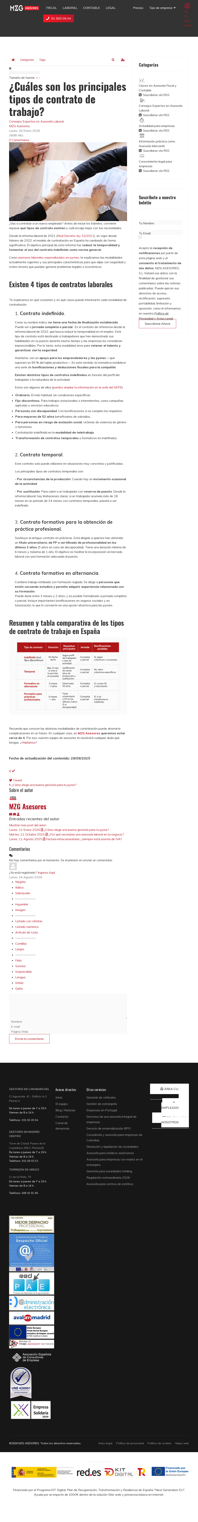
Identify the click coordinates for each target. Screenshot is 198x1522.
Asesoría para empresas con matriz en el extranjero (114, 1162)
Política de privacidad (130, 1443)
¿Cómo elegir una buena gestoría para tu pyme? (44, 785)
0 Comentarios (19, 140)
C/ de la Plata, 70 (20, 1177)
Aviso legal (105, 1443)
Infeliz (19, 983)
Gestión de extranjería (101, 1104)
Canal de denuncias (62, 1125)
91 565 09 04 (61, 18)
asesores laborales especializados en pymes (48, 257)
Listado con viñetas (28, 921)
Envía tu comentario (29, 1039)
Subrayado (22, 893)
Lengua (20, 977)
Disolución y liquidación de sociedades (112, 1146)
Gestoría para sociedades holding (109, 1171)
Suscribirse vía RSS (155, 95)
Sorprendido (23, 972)
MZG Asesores (19, 126)
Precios (138, 8)
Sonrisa (20, 966)
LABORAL (70, 8)
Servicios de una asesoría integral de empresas (111, 1119)
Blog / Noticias (65, 1110)
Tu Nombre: (147, 223)
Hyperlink (21, 904)
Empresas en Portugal (101, 1110)
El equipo (61, 1104)
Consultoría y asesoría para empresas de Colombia (114, 1137)
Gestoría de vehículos (101, 1097)
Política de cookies (160, 1443)
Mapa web (182, 1443)
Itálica (19, 887)
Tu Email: (145, 233)
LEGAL (111, 8)
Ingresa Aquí (46, 872)
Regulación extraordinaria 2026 (108, 1177)
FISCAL (51, 8)
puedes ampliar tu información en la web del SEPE (87, 387)
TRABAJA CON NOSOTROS (175, 1120)
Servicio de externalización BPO (108, 1128)
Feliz (18, 960)
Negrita (20, 882)
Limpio (19, 949)
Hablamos (29, 742)
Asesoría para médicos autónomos (110, 1153)
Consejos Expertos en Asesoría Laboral (36, 121)
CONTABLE (91, 8)
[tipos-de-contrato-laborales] (68, 181)
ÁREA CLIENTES (176, 1089)
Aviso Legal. (165, 318)
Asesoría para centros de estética (109, 1184)
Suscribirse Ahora (157, 324)
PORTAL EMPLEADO (175, 1105)
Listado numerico (27, 927)
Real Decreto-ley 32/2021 (75, 236)
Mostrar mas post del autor (27, 825)
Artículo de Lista (26, 932)
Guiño (19, 988)
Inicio (58, 1097)
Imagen (20, 910)
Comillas (21, 943)
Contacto (61, 1116)
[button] (113, 59)
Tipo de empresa (160, 8)
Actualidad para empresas (157, 126)
